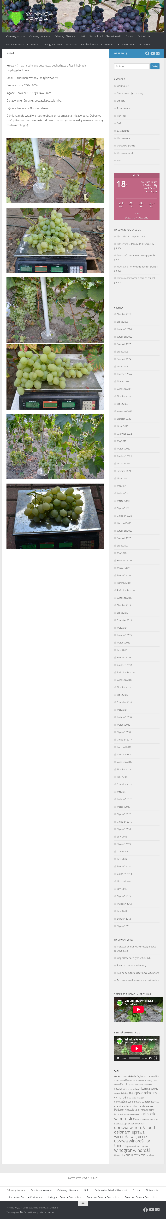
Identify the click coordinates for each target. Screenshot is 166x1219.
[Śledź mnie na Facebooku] (147, 53)
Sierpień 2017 (124, 769)
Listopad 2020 (124, 523)
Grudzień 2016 (124, 821)
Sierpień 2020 (124, 538)
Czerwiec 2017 (124, 784)
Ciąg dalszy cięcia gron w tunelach (134, 958)
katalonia (119, 1088)
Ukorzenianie (123, 138)
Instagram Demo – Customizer (22, 44)
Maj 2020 (121, 553)
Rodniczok (128, 1114)
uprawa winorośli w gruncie (130, 1134)
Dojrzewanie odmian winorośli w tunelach (138, 980)
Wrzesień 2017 (124, 762)
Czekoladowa (119, 1080)
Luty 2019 (122, 650)
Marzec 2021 (123, 500)
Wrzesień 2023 (124, 389)
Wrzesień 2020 (124, 530)
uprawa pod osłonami (135, 1123)
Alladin (126, 1076)
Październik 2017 (126, 754)
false (137, 213)
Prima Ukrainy (146, 1109)
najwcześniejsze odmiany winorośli (133, 1101)
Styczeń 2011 (124, 926)
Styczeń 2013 (124, 896)
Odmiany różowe (63, 36)
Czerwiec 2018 (124, 702)
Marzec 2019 (123, 642)
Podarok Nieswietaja (126, 1109)
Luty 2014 (122, 859)
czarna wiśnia (153, 1076)
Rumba (136, 1115)
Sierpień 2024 (124, 359)
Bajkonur (141, 1076)
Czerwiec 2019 (124, 620)
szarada (119, 1123)
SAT (119, 123)
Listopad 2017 (124, 747)
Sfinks (135, 1119)
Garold (124, 1084)
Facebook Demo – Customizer (97, 44)
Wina (119, 160)
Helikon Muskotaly (144, 1085)
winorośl (141, 1150)
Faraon (117, 1085)
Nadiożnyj (124, 1093)
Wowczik (119, 1155)
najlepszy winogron (136, 1098)
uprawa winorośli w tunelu (132, 1143)
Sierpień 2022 (124, 418)
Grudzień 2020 (124, 515)
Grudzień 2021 (124, 456)
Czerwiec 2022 (124, 433)
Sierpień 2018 (124, 687)
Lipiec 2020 (122, 545)
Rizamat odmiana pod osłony (131, 965)
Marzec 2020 (123, 568)
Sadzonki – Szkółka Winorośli (105, 36)
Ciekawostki (123, 86)
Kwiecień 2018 (124, 717)
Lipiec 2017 (122, 777)
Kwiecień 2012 (124, 903)
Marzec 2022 (123, 448)
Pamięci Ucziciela (146, 1106)
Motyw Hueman (47, 1212)
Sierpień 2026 (124, 314)
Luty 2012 (122, 911)
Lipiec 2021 (122, 478)
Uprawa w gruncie (126, 145)
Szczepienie (123, 130)
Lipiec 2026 (122, 321)
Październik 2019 (126, 590)
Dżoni (155, 1080)
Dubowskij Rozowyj (143, 1080)
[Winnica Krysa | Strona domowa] (30, 16)
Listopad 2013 (124, 881)
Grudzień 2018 (124, 665)
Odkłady (121, 100)
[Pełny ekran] (155, 1058)
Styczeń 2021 (124, 508)
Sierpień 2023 (124, 396)
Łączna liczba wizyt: (78, 1178)
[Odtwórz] (118, 1058)
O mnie (129, 36)
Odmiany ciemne (38, 36)
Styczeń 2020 (124, 575)
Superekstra (152, 1119)
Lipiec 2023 (122, 403)
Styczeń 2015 (124, 844)
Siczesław (143, 1120)
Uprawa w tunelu (125, 153)
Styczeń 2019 (124, 657)
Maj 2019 (121, 627)
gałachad (133, 1084)
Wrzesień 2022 (124, 411)
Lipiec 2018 (122, 694)
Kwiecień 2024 (124, 374)
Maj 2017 (121, 791)
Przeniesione (123, 108)
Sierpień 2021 (124, 471)
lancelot (117, 1093)
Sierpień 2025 (124, 344)
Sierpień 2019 (124, 605)
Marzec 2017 (123, 806)
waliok (145, 1146)
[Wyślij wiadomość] (158, 53)
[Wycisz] (150, 1058)
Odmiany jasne (14, 36)
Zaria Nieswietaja (134, 1155)
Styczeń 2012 (124, 918)
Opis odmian (144, 36)
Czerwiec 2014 (124, 851)
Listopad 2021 (124, 463)
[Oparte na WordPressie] (21, 1212)
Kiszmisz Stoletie (132, 1089)
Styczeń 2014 (124, 866)
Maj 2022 (121, 441)
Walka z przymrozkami (134, 236)
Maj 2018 (121, 709)
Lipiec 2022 (122, 426)
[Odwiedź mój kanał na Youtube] (152, 53)
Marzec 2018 (123, 724)
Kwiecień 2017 (124, 799)
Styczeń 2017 (124, 814)
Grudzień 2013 (124, 874)
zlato (148, 1155)
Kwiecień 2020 (124, 560)
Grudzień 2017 (124, 739)
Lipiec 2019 (122, 612)
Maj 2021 (121, 486)
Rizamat (118, 1114)
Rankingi (121, 115)
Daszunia (130, 1080)
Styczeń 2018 (124, 732)
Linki (82, 36)
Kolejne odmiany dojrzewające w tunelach (138, 972)
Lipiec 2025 (122, 351)
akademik (118, 1076)
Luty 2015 (122, 836)
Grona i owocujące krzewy (130, 93)
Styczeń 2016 (124, 829)
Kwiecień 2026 (124, 329)
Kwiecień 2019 (124, 635)
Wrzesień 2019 (124, 597)
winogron (123, 1150)
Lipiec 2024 (122, 366)
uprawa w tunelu (133, 1146)
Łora (152, 1155)
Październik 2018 (126, 672)
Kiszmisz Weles (148, 1088)
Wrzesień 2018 (124, 680)
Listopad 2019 (124, 583)
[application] (137, 1048)
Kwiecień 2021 (124, 493)
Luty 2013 (122, 888)
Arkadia (132, 1076)
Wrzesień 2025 (124, 336)
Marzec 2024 (123, 381)
